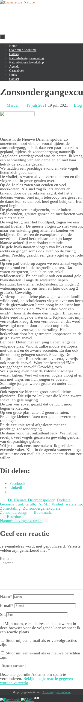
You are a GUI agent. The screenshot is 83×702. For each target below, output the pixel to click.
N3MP (44, 504)
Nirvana (47, 692)
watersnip (74, 504)
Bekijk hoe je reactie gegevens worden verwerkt (37, 680)
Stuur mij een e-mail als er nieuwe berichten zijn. (40, 655)
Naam (6, 596)
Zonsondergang (13, 512)
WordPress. (63, 692)
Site (3, 614)
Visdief (57, 504)
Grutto (30, 504)
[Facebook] (10, 699)
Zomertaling (10, 508)
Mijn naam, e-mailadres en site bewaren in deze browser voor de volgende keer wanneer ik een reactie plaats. (40, 627)
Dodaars (64, 500)
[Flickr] (37, 699)
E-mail (6, 605)
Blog (78, 105)
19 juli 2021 (36, 105)
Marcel (12, 105)
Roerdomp (15, 516)
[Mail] (27, 699)
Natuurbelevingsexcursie (21, 520)
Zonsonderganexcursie (41, 508)
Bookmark (42, 512)
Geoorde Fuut (11, 504)
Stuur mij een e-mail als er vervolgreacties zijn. (38, 642)
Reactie (6, 558)
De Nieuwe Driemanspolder (31, 500)
